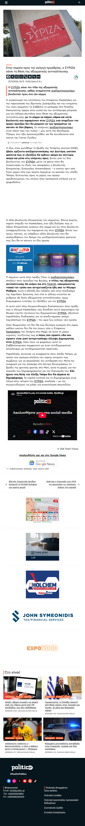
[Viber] (25, 77)
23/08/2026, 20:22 (11, 710)
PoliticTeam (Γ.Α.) (33, 81)
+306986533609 (15, 797)
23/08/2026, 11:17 (10, 752)
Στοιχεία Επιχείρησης (54, 812)
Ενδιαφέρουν (10, 696)
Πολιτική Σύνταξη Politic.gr (66, 713)
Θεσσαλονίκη (50, 738)
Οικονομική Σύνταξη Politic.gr (27, 710)
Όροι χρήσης (50, 791)
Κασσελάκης (13, 332)
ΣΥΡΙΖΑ (15, 87)
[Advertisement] (42, 201)
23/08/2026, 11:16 (50, 752)
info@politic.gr (17, 791)
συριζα (46, 468)
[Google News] (38, 77)
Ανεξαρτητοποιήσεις (16, 468)
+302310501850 (16, 794)
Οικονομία (27, 696)
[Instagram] (17, 77)
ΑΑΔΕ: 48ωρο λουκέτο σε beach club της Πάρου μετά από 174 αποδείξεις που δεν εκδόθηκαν (21, 705)
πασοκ (35, 468)
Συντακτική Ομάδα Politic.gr (66, 752)
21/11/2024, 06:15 (16, 81)
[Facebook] (8, 77)
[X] (12, 77)
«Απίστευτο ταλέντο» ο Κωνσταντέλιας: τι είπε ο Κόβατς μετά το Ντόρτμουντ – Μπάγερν (21, 746)
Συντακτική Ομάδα (53, 808)
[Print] (30, 77)
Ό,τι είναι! (19, 696)
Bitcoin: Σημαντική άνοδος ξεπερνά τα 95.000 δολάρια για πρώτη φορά (23, 485)
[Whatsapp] (21, 77)
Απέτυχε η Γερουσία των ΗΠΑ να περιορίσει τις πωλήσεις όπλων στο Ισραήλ (61, 485)
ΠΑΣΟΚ (51, 284)
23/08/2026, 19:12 (50, 713)
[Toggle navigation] (6, 2)
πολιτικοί (41, 468)
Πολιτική (9, 64)
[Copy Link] (34, 77)
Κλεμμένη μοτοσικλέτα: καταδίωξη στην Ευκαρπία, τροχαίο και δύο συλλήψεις (62, 746)
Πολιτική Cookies (52, 795)
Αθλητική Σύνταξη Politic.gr (26, 752)
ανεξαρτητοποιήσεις (63, 91)
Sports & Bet (10, 738)
